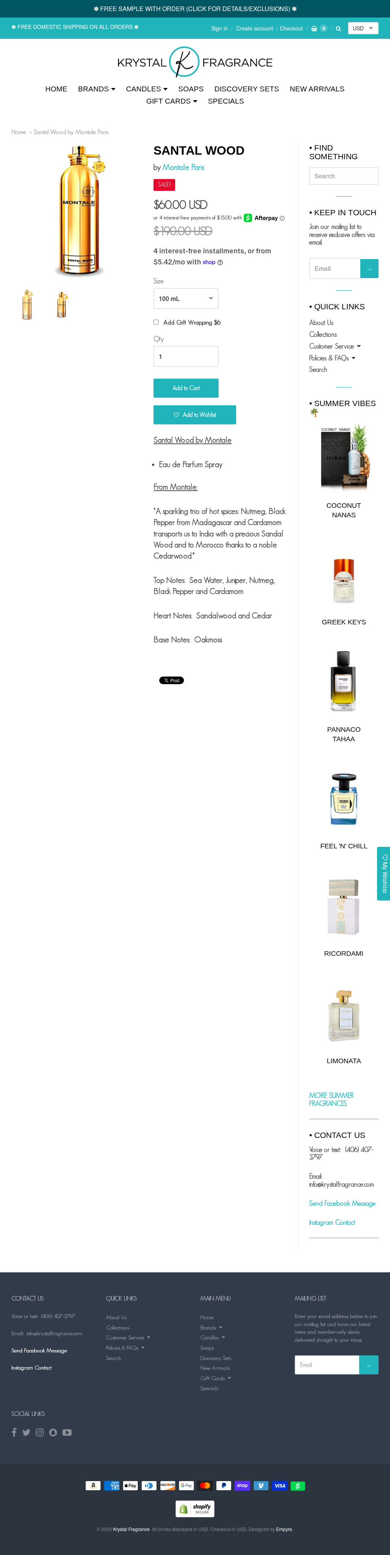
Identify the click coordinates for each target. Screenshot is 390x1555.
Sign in (219, 28)
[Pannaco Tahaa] (344, 682)
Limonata (344, 1061)
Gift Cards (168, 101)
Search (318, 369)
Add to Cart (186, 388)
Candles (143, 89)
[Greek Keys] (344, 575)
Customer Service (331, 346)
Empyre (284, 1529)
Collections (323, 334)
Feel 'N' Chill (344, 846)
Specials (226, 101)
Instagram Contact (332, 1222)
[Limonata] (344, 1013)
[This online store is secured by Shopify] (195, 1514)
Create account (254, 28)
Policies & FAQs (328, 358)
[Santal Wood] (195, 61)
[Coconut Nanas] (344, 458)
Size (158, 281)
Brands (93, 89)
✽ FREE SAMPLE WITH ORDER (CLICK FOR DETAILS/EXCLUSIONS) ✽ (195, 8)
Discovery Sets (246, 89)
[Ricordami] (344, 906)
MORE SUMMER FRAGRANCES (331, 1099)
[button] (194, 414)
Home (56, 89)
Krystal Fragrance (131, 1529)
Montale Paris (183, 167)
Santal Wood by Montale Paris (71, 131)
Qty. (159, 339)
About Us (321, 322)
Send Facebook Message (342, 1203)
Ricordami (343, 953)
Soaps (191, 89)
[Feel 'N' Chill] (344, 799)
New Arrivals (317, 89)
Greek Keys (344, 622)
